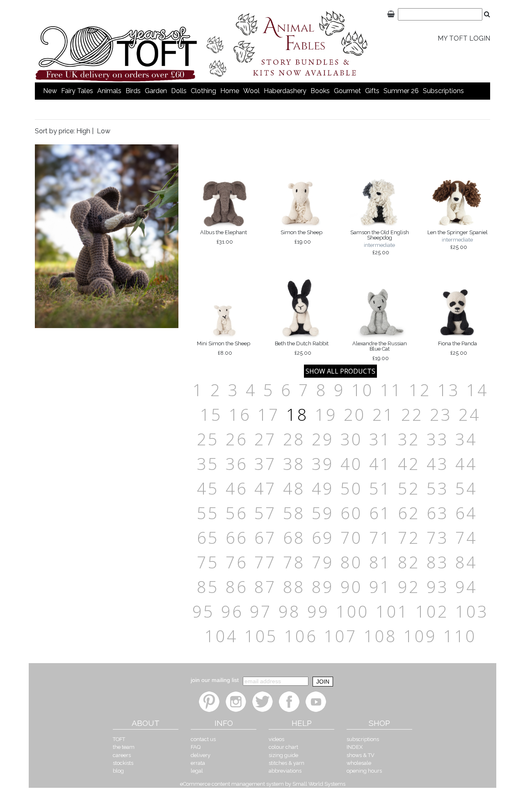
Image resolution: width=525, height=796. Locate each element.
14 (477, 390)
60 (351, 513)
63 (438, 513)
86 (237, 586)
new (50, 91)
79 (323, 562)
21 (383, 414)
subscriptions (443, 91)
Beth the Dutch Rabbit (302, 348)
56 (237, 513)
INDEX (355, 747)
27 (265, 439)
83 (438, 562)
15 (211, 414)
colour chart (283, 747)
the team (124, 747)
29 (323, 439)
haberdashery (285, 91)
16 (240, 414)
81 (380, 562)
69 (323, 537)
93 (438, 586)
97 (261, 611)
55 (208, 513)
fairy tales (77, 91)
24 (470, 414)
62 (409, 513)
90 (351, 586)
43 (438, 463)
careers (122, 755)
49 (323, 488)
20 (355, 414)
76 (237, 562)
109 (420, 636)
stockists (123, 763)
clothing (203, 91)
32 (409, 439)
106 (300, 636)
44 (466, 463)
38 (294, 463)
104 (221, 636)
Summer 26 (401, 91)
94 (466, 586)
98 (289, 611)
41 (380, 463)
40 (351, 463)
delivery (200, 755)
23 (441, 414)
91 (380, 586)
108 (380, 636)
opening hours (364, 771)
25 (208, 439)
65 (208, 537)
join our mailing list (215, 680)
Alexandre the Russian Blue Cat (379, 350)
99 (318, 611)
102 (432, 611)
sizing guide (283, 755)
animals (109, 91)
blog (118, 771)
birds (133, 91)
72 (409, 537)
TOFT (119, 739)
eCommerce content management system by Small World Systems (262, 784)
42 (409, 463)
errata (198, 763)
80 (351, 562)
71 (380, 537)
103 (471, 611)
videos (276, 739)
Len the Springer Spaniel (457, 239)
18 (297, 414)
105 (261, 636)
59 (323, 513)
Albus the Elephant (223, 237)
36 (237, 463)
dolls (179, 91)
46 (237, 488)
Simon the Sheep (301, 237)
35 (208, 463)
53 (438, 488)
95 (203, 611)
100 (352, 611)
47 (265, 488)
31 (380, 439)
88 (294, 586)
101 (392, 611)
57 (265, 513)
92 (409, 586)
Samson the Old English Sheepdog (379, 242)
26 (237, 439)
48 (294, 488)
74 (466, 537)
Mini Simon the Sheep (223, 348)
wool (251, 91)
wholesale (359, 763)
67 (265, 537)
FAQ (196, 747)
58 (294, 513)
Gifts (372, 91)
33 (438, 439)
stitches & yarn (286, 763)
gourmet (347, 91)
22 (412, 414)
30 (351, 439)
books (320, 91)
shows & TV (360, 755)
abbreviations (285, 771)
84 (466, 562)
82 (409, 562)
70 (351, 537)
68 (294, 537)
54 (466, 488)
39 (323, 463)
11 (391, 390)
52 (409, 488)
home (229, 91)
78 (294, 562)
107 (340, 636)
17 (269, 414)
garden (156, 91)
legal (197, 771)
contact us (203, 739)
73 (438, 537)
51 (380, 488)
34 (466, 439)
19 (326, 414)
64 (466, 513)
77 (265, 562)
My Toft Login (464, 38)
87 (265, 586)
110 (460, 636)
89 (323, 586)
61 (380, 513)
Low (103, 131)
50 (351, 488)
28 (294, 439)
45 (208, 488)
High (83, 131)
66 (237, 537)
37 (265, 463)
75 (208, 562)
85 (208, 586)
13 (449, 390)
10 (363, 390)
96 (232, 611)
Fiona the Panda (457, 348)
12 (420, 390)
